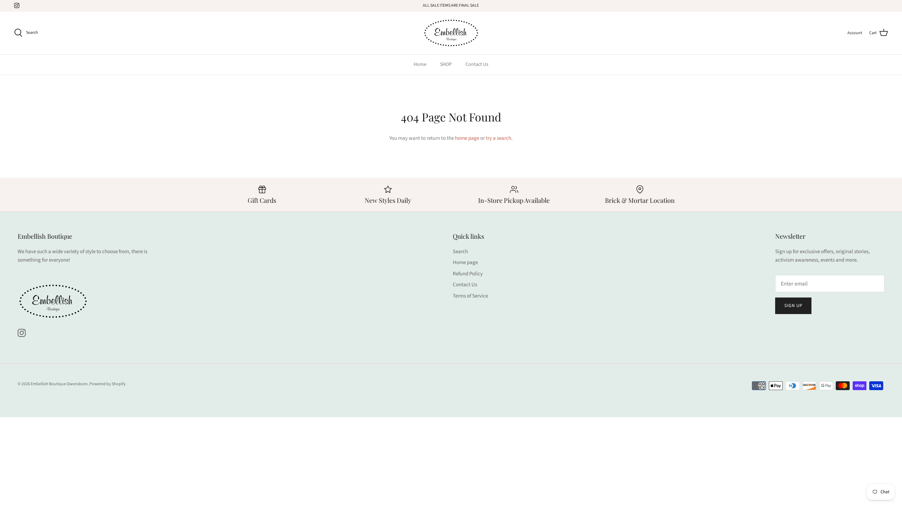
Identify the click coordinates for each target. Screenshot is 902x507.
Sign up (793, 305)
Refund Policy (468, 273)
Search (460, 251)
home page (467, 138)
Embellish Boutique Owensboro (59, 384)
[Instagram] (16, 5)
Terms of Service (470, 296)
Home (420, 64)
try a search (498, 138)
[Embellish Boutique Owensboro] (451, 33)
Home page (465, 262)
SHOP (446, 64)
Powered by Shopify (107, 384)
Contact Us (476, 64)
